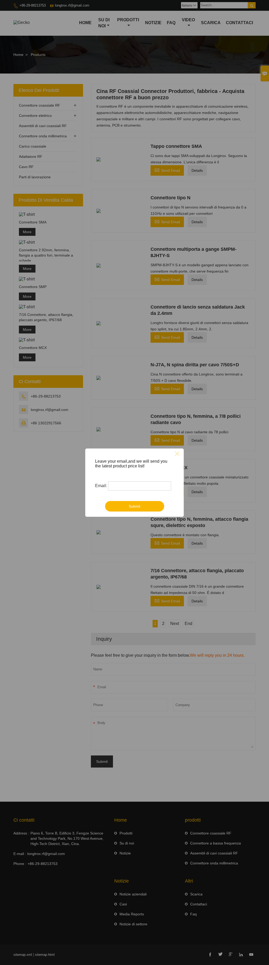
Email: (101, 485)
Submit (134, 506)
